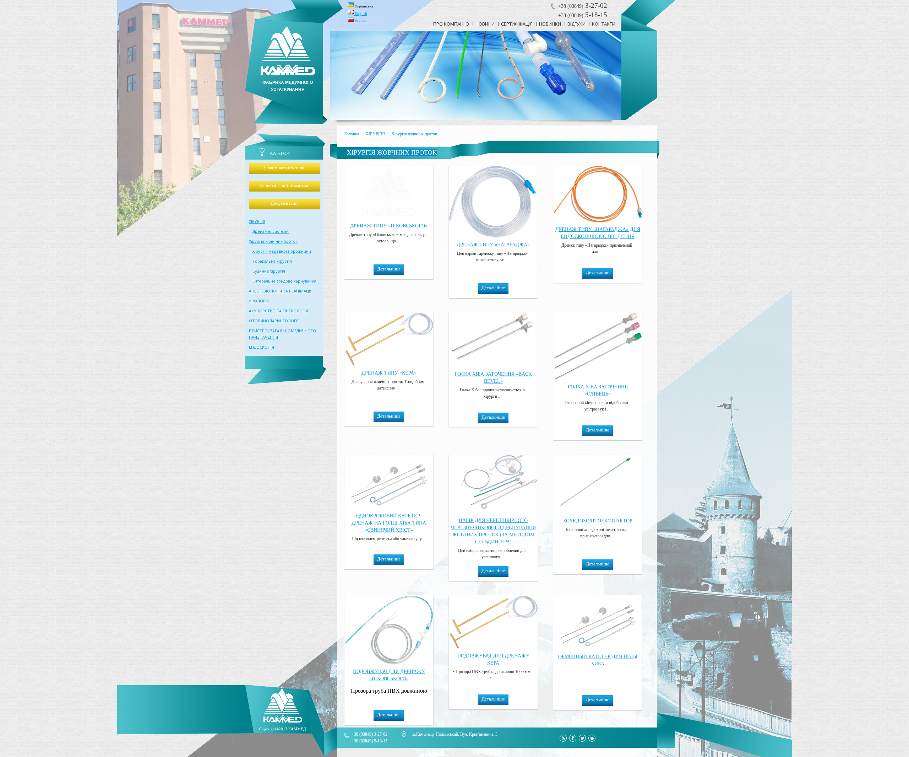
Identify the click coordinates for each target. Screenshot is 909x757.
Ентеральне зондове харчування (284, 281)
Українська (363, 6)
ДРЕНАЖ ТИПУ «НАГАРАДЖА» (493, 244)
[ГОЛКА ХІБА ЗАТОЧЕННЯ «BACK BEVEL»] (493, 366)
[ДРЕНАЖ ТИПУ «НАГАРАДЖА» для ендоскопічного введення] (597, 221)
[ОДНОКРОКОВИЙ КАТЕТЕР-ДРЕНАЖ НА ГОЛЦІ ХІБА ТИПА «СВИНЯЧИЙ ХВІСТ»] (388, 507)
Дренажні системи (270, 231)
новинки (550, 24)
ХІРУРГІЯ (375, 133)
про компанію (451, 24)
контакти (603, 24)
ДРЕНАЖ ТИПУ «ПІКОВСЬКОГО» (389, 226)
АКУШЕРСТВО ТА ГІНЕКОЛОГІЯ (278, 310)
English (360, 13)
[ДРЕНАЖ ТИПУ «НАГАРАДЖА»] (493, 236)
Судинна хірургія (268, 271)
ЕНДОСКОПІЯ (261, 347)
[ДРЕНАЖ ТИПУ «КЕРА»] (388, 364)
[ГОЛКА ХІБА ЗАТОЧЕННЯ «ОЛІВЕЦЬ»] (597, 378)
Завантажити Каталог (284, 167)
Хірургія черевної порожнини (281, 251)
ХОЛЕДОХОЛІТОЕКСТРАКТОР (597, 521)
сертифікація (517, 24)
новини (485, 24)
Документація (285, 203)
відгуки (576, 24)
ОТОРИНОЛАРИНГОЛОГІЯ (274, 320)
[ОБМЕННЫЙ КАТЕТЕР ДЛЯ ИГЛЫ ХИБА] (597, 648)
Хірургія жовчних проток (414, 133)
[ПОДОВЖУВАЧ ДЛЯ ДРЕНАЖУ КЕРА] (493, 647)
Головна (351, 133)
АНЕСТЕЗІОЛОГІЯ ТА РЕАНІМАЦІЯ (280, 291)
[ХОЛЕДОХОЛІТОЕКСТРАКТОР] (597, 512)
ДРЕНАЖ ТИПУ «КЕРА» (389, 373)
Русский (361, 21)
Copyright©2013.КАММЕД (282, 729)
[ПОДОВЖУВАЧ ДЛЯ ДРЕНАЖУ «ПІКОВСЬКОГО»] (388, 663)
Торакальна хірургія (272, 261)
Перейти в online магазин (284, 185)
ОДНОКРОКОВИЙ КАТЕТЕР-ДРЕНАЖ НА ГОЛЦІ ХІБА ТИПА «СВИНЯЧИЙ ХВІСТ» (389, 523)
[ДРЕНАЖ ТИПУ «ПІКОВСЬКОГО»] (389, 217)
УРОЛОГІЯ (259, 301)
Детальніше (389, 269)
